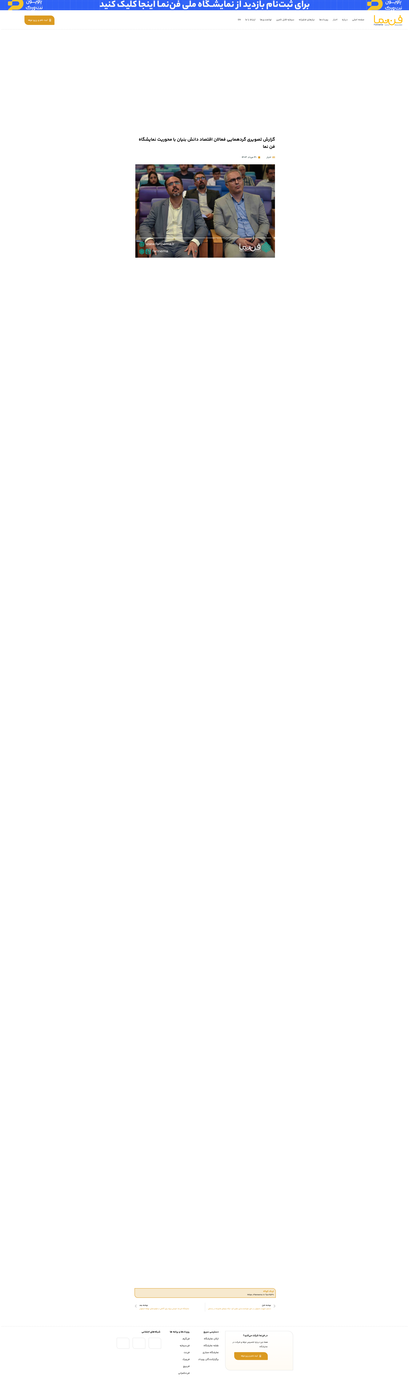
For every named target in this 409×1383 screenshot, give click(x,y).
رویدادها (323, 20)
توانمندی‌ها (266, 20)
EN (239, 20)
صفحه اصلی (358, 20)
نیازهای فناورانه (307, 20)
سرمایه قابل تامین (285, 20)
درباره (345, 20)
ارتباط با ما (250, 20)
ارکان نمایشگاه (211, 1339)
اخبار (335, 20)
